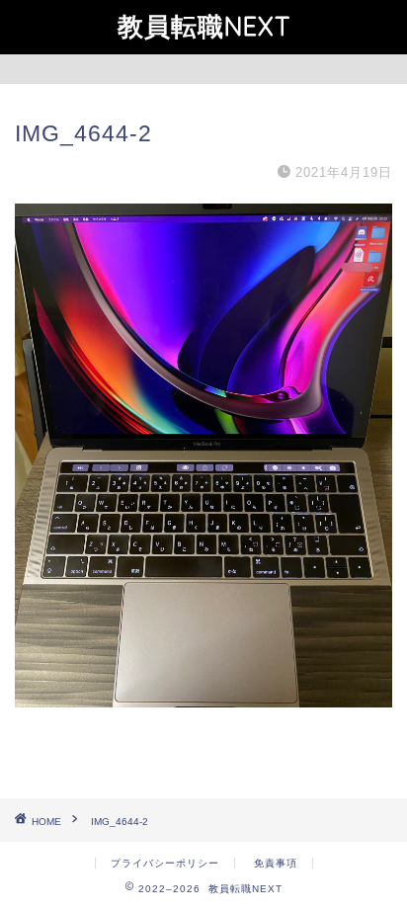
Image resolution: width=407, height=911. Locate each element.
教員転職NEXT (204, 25)
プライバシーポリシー (165, 863)
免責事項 (275, 863)
